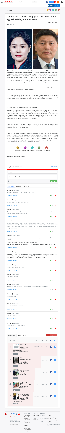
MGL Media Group (14, 424)
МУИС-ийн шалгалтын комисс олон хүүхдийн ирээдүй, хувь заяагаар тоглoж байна (20, 348)
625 (52, 2)
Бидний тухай (27, 415)
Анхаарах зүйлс (53, 166)
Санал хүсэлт (27, 422)
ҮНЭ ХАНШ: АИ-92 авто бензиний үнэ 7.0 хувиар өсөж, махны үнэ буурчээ (22, 384)
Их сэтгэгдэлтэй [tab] (23, 335)
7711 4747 (49, 415)
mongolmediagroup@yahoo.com (54, 419)
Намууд (56, 22)
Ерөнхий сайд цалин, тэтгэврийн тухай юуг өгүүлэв (21, 372)
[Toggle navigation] (7, 5)
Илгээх (54, 181)
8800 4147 (49, 418)
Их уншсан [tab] (12, 335)
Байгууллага (36, 415)
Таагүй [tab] (27, 186)
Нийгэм (15, 354)
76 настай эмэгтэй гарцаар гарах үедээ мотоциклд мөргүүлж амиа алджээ (22, 360)
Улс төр (51, 22)
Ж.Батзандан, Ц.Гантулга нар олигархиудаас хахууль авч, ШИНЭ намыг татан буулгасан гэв (21, 397)
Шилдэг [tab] (19, 186)
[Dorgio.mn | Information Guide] (6, 413)
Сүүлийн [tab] (11, 186)
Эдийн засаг (17, 390)
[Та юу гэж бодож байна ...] (32, 177)
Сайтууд (35, 416)
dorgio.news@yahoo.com (52, 416)
